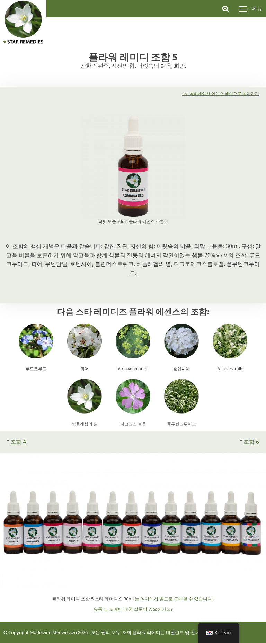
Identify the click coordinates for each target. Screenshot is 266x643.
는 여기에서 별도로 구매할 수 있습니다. (174, 599)
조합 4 (18, 441)
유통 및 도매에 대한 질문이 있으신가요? (133, 609)
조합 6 (251, 441)
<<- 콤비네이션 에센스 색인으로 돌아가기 (220, 93)
